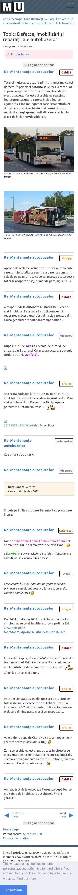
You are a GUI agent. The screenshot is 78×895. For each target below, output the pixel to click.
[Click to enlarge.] (39, 149)
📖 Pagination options (39, 65)
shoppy (66, 258)
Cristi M (37, 425)
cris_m (66, 384)
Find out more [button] (26, 878)
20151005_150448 (16, 425)
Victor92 (66, 336)
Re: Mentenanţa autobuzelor (29, 71)
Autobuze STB (65, 23)
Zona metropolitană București (23, 19)
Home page (11, 829)
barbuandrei (64, 441)
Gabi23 (66, 72)
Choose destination (16, 838)
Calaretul (66, 531)
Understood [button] (14, 889)
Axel (66, 574)
